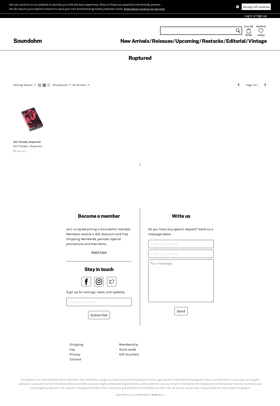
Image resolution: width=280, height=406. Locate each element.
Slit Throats (20, 141)
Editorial (236, 41)
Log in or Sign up (256, 16)
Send (181, 311)
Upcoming (187, 41)
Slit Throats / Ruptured (27, 146)
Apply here (99, 252)
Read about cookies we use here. (144, 9)
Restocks (212, 41)
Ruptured (35, 141)
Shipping (76, 344)
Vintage (257, 41)
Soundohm (27, 40)
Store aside (127, 349)
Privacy (74, 354)
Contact (75, 359)
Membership (128, 344)
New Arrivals (134, 41)
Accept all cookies (256, 7)
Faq (72, 349)
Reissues (162, 41)
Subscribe (98, 315)
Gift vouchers (129, 354)
